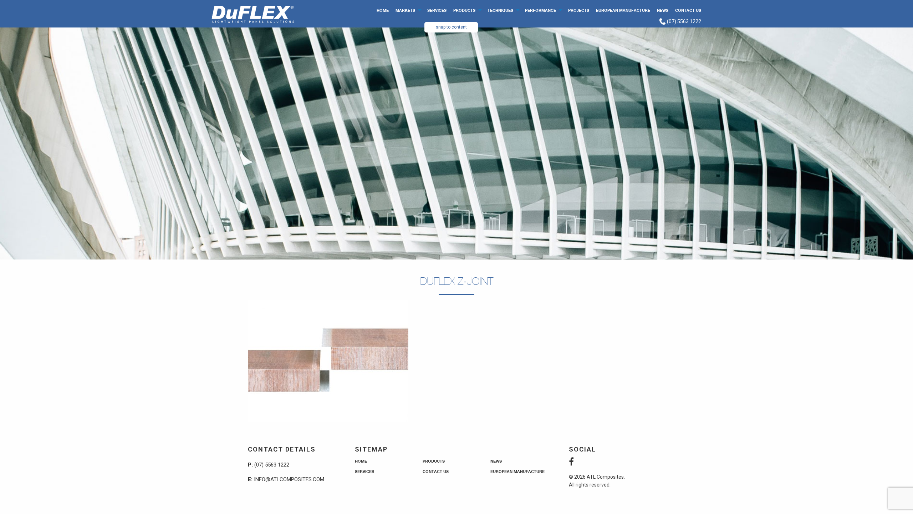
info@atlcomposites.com (289, 479)
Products (464, 10)
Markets (405, 10)
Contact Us (688, 10)
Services (437, 10)
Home (383, 10)
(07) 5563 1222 (683, 21)
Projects (578, 10)
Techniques (500, 10)
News (662, 10)
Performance (540, 10)
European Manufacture (623, 10)
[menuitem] (382, 10)
